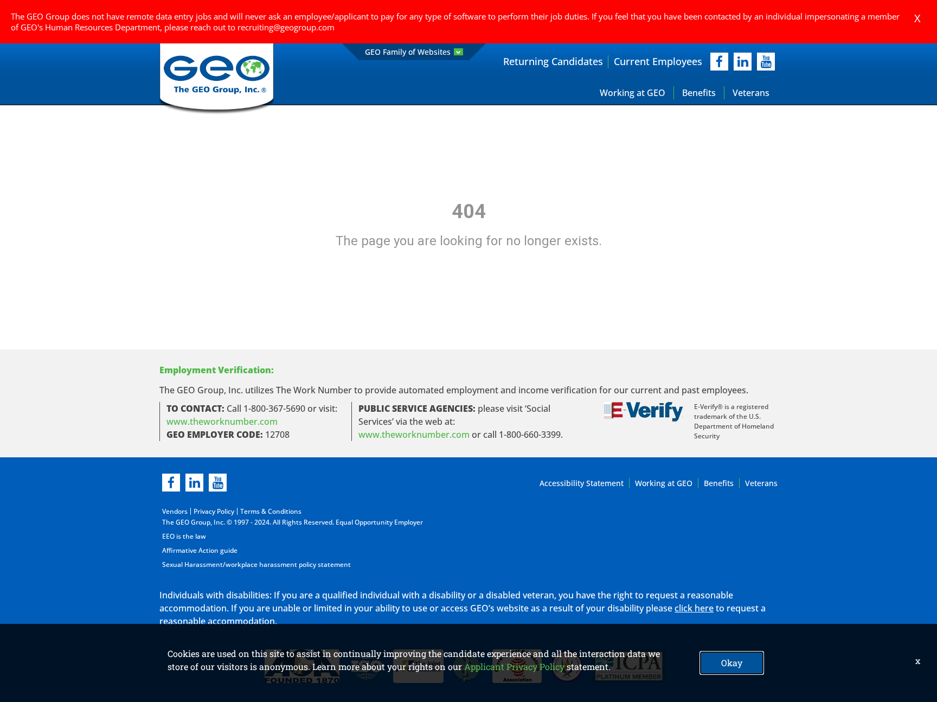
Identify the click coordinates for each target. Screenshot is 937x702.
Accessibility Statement (582, 483)
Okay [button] (731, 662)
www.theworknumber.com (222, 421)
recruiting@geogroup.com (286, 27)
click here (694, 608)
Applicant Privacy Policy (514, 666)
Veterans (751, 93)
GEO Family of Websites (408, 52)
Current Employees (658, 61)
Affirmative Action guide (200, 550)
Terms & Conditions (270, 511)
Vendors (175, 511)
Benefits (699, 93)
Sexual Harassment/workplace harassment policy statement (256, 564)
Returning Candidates (553, 61)
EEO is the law (184, 536)
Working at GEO (632, 93)
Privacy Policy (214, 511)
